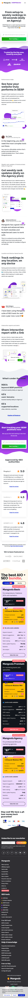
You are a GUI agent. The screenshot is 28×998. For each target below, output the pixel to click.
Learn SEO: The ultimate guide (8, 966)
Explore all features (14, 415)
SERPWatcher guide (6, 955)
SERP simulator (5, 923)
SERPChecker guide (6, 953)
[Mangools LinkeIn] (16, 852)
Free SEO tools (6, 920)
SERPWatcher (6, 905)
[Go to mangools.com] (14, 978)
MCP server (4, 914)
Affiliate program (5, 867)
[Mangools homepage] (6, 3)
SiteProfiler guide (5, 960)
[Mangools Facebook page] (12, 852)
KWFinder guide (5, 950)
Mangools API (4, 912)
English (12, 984)
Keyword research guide (7, 968)
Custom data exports (6, 917)
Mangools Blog (5, 948)
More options (7, 995)
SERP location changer (6, 934)
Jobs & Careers (5, 876)
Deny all (14, 995)
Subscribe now (21, 842)
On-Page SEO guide (6, 971)
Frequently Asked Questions (8, 946)
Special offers (4, 874)
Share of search (5, 932)
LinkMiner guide (5, 957)
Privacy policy (15, 991)
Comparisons (4, 871)
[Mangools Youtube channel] (20, 852)
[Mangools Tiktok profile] (3, 852)
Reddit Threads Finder (6, 925)
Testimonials (4, 869)
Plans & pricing (5, 864)
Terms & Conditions (6, 881)
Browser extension (6, 939)
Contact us (4, 888)
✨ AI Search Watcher (6, 900)
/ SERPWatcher (16, 3)
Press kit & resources (6, 878)
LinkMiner (5, 907)
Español (16, 984)
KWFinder (5, 898)
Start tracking (13, 39)
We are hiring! (5, 890)
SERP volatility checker (7, 937)
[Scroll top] (25, 989)
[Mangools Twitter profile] (7, 852)
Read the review (13, 486)
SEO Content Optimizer (7, 930)
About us (3, 886)
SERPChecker (6, 902)
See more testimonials (16, 546)
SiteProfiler (5, 910)
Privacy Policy (4, 883)
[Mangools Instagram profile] (24, 852)
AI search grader (5, 927)
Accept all (21, 995)
